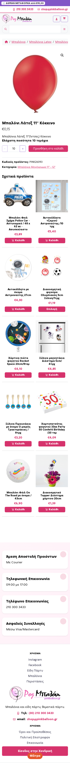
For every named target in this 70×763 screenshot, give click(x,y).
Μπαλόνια (18, 42)
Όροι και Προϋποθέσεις (35, 732)
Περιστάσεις (35, 681)
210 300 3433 (24, 9)
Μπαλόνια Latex (40, 42)
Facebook (35, 665)
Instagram (35, 659)
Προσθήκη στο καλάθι (48, 148)
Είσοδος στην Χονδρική (35, 751)
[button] (62, 55)
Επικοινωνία (35, 743)
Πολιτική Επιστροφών (35, 737)
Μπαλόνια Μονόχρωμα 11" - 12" (36, 167)
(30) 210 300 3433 (41, 713)
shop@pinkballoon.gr (54, 9)
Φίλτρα (35, 755)
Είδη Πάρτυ (35, 670)
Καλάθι (19, 240)
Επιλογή (52, 309)
